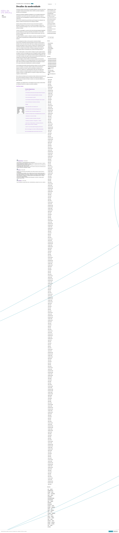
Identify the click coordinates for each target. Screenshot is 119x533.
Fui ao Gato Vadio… (51, 70)
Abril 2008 (49, 401)
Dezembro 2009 (50, 370)
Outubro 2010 (50, 355)
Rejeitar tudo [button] (115, 531)
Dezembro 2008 (50, 389)
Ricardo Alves (49, 52)
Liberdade (53, 513)
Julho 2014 (49, 286)
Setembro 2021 (50, 156)
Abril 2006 (49, 438)
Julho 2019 (49, 194)
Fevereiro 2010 (50, 367)
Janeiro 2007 (50, 424)
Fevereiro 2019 (50, 202)
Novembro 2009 (50, 372)
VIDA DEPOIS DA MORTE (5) (52, 60)
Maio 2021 (49, 162)
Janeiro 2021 (50, 168)
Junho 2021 (49, 160)
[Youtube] (53, 37)
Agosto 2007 (50, 413)
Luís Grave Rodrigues (50, 48)
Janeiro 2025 (50, 107)
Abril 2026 (49, 84)
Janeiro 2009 (50, 387)
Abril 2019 (49, 199)
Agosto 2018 (50, 211)
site (48, 525)
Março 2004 (50, 476)
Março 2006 (50, 439)
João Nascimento (50, 47)
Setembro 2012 (50, 320)
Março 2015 (49, 274)
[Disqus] (31, 146)
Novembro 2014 (50, 280)
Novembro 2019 (50, 188)
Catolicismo (53, 493)
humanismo (53, 507)
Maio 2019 (49, 197)
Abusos (51, 489)
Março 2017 (49, 237)
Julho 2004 (49, 470)
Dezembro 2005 (50, 444)
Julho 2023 (49, 131)
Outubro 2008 (50, 392)
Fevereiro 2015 (50, 275)
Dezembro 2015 (50, 260)
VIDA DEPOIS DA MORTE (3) (52, 63)
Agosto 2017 (50, 229)
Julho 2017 (49, 231)
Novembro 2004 (50, 464)
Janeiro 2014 (50, 295)
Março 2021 (49, 165)
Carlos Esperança (30, 89)
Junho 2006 (50, 435)
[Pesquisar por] (55, 4)
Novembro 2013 (50, 298)
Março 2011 (49, 347)
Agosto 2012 (50, 321)
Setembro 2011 (50, 338)
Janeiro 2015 (50, 277)
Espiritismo (49, 502)
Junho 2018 (49, 214)
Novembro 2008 (50, 390)
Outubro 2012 (50, 318)
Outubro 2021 (50, 154)
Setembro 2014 (50, 283)
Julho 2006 (49, 433)
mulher (52, 516)
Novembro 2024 (50, 110)
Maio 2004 (49, 473)
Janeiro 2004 (50, 479)
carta (49, 493)
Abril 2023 (49, 136)
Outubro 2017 (50, 226)
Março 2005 (50, 458)
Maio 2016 (49, 252)
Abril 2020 (49, 180)
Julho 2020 (49, 176)
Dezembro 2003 (50, 481)
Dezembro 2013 (50, 297)
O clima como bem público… (51, 68)
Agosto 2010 (50, 358)
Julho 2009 (49, 378)
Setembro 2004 (50, 467)
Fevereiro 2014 (50, 294)
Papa (48, 519)
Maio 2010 (49, 363)
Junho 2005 (50, 453)
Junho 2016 (49, 251)
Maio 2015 (49, 271)
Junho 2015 (49, 269)
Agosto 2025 (50, 96)
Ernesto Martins (50, 43)
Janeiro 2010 (50, 369)
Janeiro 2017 (50, 240)
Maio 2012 (49, 326)
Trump (51, 525)
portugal (53, 522)
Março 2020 (50, 182)
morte (49, 516)
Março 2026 (50, 85)
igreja (49, 510)
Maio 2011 (49, 344)
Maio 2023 (49, 134)
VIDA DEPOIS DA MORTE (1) (52, 66)
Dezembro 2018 (50, 205)
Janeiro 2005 (50, 461)
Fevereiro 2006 (50, 441)
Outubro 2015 (50, 263)
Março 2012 (49, 329)
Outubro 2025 (50, 93)
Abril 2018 (49, 217)
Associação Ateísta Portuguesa (51, 33)
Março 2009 (50, 384)
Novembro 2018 (50, 206)
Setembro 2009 (50, 375)
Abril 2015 (49, 272)
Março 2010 (49, 366)
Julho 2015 (49, 268)
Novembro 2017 (50, 225)
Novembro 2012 (50, 317)
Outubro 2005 (50, 447)
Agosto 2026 (50, 79)
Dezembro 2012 (50, 315)
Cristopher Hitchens (51, 498)
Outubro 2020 (50, 171)
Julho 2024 (49, 116)
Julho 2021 (49, 159)
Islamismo (52, 510)
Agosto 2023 (50, 130)
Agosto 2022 (50, 142)
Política (49, 522)
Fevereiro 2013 (50, 312)
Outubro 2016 (50, 245)
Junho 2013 (49, 306)
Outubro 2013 (50, 300)
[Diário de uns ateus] (6, 7)
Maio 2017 (49, 234)
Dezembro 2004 (50, 462)
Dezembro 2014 (50, 278)
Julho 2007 (49, 415)
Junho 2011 (49, 343)
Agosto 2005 (50, 450)
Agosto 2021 (50, 157)
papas (51, 519)
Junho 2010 (49, 361)
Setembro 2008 (50, 393)
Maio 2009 (49, 381)
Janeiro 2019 (50, 203)
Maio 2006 (49, 436)
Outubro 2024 (50, 111)
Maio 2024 (49, 119)
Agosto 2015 (50, 266)
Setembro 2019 (50, 191)
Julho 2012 (49, 323)
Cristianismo (50, 496)
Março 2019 (49, 200)
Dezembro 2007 (50, 407)
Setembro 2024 (50, 113)
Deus (48, 501)
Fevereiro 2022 (50, 148)
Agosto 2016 (50, 248)
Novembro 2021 (50, 153)
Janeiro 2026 (50, 88)
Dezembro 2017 (50, 223)
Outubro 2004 (50, 465)
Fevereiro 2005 (50, 459)
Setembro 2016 (50, 246)
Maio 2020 (49, 179)
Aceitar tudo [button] (110, 531)
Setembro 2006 (50, 430)
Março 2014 (49, 292)
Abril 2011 (49, 346)
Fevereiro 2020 (50, 183)
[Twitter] (51, 37)
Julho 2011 (49, 341)
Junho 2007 (50, 416)
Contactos (4, 16)
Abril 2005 (49, 456)
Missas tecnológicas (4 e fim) (52, 74)
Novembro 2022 (50, 139)
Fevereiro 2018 (50, 220)
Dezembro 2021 (50, 151)
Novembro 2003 (50, 482)
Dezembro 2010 (50, 352)
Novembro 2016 (50, 243)
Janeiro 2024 (50, 125)
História (49, 507)
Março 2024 (50, 122)
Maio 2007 (49, 418)
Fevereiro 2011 (50, 349)
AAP (3, 15)
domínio (52, 501)
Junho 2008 (50, 398)
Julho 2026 (49, 81)
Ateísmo (49, 492)
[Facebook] (48, 37)
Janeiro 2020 (50, 185)
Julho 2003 (49, 484)
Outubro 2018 (50, 208)
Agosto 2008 (50, 395)
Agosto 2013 (50, 303)
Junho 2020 (50, 177)
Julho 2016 (49, 249)
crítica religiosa (50, 499)
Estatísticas (50, 504)
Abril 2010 (49, 364)
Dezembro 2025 (50, 90)
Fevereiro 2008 (50, 404)
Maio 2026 (49, 82)
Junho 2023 (50, 133)
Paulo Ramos (49, 51)
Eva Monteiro (49, 44)
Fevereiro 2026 (50, 87)
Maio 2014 (49, 289)
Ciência (52, 495)
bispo (52, 492)
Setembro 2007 (50, 412)
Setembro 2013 (50, 301)
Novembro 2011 (50, 335)
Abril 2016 (49, 254)
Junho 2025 (50, 99)
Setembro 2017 (50, 228)
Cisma (48, 495)
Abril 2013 (49, 309)
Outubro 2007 (50, 410)
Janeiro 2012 (50, 332)
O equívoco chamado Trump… (51, 72)
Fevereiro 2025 (50, 105)
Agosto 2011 (50, 340)
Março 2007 (50, 421)
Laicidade (32, 3)
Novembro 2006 (50, 427)
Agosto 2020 (50, 174)
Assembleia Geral (50, 490)
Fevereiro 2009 (50, 386)
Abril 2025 (49, 102)
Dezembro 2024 (50, 108)
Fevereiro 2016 (50, 257)
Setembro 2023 (50, 128)
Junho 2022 (50, 145)
